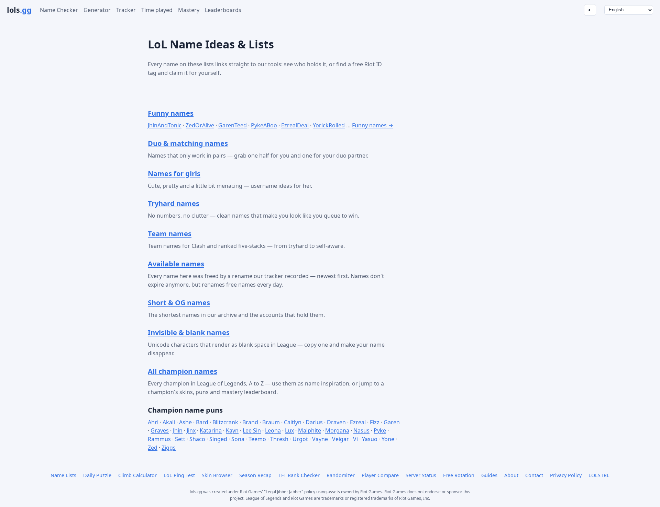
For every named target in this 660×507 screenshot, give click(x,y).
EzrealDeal (295, 125)
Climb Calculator (137, 475)
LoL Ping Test (179, 475)
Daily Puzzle (97, 475)
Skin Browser (217, 475)
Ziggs (169, 447)
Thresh (279, 439)
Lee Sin (252, 430)
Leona (273, 430)
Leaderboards (223, 10)
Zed (152, 447)
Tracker (126, 10)
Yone (388, 439)
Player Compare (380, 475)
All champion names (182, 371)
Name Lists (63, 475)
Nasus (361, 430)
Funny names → (372, 125)
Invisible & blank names (189, 332)
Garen (392, 422)
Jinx (191, 430)
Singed (218, 439)
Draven (336, 422)
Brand (250, 422)
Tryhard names (173, 203)
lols (19, 10)
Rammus (159, 439)
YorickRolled (329, 125)
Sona (237, 439)
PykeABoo (264, 125)
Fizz (375, 422)
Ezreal (358, 422)
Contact (534, 475)
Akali (169, 422)
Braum (271, 422)
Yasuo (369, 439)
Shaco (197, 439)
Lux (289, 430)
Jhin (178, 430)
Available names (176, 263)
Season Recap (255, 475)
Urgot (300, 439)
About (511, 475)
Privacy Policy (566, 475)
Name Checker (59, 10)
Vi (355, 439)
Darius (314, 422)
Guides (489, 475)
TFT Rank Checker (299, 475)
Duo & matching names (188, 143)
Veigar (340, 439)
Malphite (309, 430)
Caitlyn (292, 422)
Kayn (232, 430)
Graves (160, 430)
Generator (97, 10)
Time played (157, 10)
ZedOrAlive (200, 125)
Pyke (380, 430)
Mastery (188, 10)
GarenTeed (232, 125)
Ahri (153, 422)
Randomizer (341, 475)
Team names (169, 233)
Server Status (421, 475)
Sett (180, 439)
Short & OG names (179, 302)
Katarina (211, 430)
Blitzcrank (225, 422)
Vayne (320, 439)
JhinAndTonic (165, 125)
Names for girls (174, 173)
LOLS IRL (598, 475)
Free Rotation (458, 475)
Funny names (171, 113)
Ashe (185, 422)
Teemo (257, 439)
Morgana (337, 430)
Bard (202, 422)
